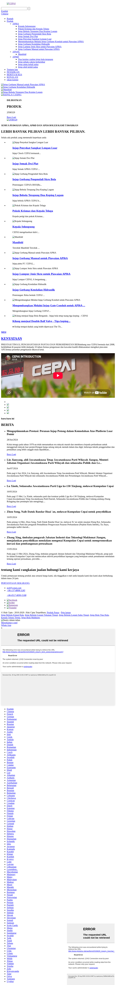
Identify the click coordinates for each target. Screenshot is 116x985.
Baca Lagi (11, 117)
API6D (15, 57)
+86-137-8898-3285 (16, 590)
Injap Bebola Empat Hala (12, 615)
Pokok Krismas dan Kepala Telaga (33, 29)
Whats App (6, 625)
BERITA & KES (14, 74)
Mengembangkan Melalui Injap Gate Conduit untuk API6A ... (48, 305)
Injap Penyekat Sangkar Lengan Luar (34, 39)
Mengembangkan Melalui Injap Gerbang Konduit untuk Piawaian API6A (51, 41)
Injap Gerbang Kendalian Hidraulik (34, 44)
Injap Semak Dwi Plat (28, 36)
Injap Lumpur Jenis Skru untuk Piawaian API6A (40, 46)
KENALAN (12, 77)
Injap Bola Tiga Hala (99, 615)
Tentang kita (12, 69)
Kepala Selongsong (27, 26)
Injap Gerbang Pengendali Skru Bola (34, 34)
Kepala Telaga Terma (10, 617)
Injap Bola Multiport (30, 617)
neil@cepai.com (14, 588)
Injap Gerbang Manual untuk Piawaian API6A (39, 49)
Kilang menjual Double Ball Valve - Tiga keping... (41, 321)
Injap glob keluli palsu (28, 67)
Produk (10, 21)
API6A (15, 23)
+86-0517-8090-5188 (16, 595)
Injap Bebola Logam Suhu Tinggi (74, 615)
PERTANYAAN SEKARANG (15, 583)
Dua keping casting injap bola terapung (35, 59)
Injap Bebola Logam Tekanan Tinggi (41, 615)
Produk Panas (53, 612)
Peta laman (66, 612)
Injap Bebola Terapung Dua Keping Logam (37, 31)
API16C (16, 51)
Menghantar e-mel (9, 622)
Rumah (10, 18)
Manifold (22, 54)
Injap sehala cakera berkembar (31, 62)
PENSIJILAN (13, 72)
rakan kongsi (12, 80)
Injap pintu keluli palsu (28, 64)
